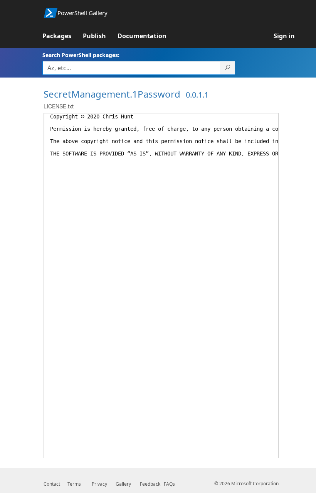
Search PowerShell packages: (80, 55)
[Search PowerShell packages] (227, 68)
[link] (62, 35)
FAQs (169, 484)
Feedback (150, 484)
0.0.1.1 (197, 94)
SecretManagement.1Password (112, 94)
